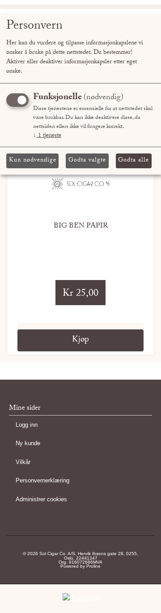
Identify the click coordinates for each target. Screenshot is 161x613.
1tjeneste (47, 136)
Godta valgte (87, 160)
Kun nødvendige (32, 160)
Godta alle (133, 160)
